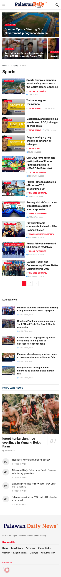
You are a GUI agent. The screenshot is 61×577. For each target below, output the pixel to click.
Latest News (17, 547)
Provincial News (12, 203)
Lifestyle (34, 552)
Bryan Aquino (35, 108)
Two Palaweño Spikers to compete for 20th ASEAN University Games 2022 (24, 54)
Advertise (30, 547)
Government (10, 224)
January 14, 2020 (35, 217)
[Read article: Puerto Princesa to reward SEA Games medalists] (13, 250)
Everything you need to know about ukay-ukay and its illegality (34, 485)
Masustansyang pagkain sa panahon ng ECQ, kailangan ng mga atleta (42, 122)
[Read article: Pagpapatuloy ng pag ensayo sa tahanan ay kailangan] (13, 143)
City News (10, 25)
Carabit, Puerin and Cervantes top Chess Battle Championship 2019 (42, 265)
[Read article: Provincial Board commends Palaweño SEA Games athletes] (13, 229)
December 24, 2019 (36, 255)
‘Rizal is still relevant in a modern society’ (31, 459)
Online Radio (44, 547)
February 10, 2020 (36, 176)
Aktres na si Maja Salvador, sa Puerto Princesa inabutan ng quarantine (34, 471)
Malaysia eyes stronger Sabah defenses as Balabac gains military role (35, 370)
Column (55, 52)
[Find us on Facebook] (3, 568)
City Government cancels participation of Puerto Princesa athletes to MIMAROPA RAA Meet (40, 163)
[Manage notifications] (6, 570)
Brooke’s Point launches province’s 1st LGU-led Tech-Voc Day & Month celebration (36, 324)
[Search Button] (57, 4)
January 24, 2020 (35, 196)
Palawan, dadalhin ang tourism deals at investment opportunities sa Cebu (37, 355)
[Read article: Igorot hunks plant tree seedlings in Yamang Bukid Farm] (30, 414)
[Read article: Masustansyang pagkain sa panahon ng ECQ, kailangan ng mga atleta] (13, 125)
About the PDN (48, 552)
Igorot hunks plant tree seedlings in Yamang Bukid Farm (21, 442)
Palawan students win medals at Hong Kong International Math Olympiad (37, 309)
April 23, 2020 (50, 130)
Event (7, 183)
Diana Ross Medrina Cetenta (41, 234)
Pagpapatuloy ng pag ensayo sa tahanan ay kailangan (38, 140)
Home (5, 65)
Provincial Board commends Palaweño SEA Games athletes (41, 226)
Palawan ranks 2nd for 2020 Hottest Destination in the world (34, 498)
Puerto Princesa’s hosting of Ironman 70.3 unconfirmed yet (41, 185)
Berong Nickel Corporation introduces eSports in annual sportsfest (41, 206)
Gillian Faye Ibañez (37, 91)
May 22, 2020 (49, 108)
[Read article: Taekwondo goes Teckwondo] (13, 107)
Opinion (6, 552)
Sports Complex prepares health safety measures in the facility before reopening (42, 83)
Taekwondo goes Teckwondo (36, 102)
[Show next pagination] (36, 283)
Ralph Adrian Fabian (38, 214)
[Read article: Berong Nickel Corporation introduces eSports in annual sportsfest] (13, 209)
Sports (23, 65)
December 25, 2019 (36, 237)
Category (14, 65)
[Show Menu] (3, 4)
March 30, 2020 (34, 152)
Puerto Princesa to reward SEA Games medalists (41, 245)
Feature (9, 49)
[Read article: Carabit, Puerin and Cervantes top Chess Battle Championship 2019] (13, 268)
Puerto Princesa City (14, 244)
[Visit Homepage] (30, 5)
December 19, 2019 (36, 276)
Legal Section (20, 552)
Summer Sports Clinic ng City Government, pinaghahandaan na (26, 31)
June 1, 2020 (33, 95)
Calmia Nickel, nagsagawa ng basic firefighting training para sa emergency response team (36, 340)
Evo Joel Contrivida (38, 193)
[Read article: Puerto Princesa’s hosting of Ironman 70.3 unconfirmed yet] (13, 188)
